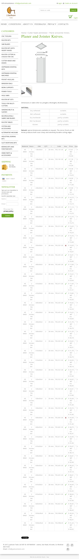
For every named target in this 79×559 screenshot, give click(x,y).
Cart (75, 18)
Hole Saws (5, 95)
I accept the (8, 210)
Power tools (7, 91)
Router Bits (6, 40)
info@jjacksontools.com (23, 3)
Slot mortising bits (9, 143)
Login (60, 3)
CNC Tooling (6, 36)
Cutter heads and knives (8, 62)
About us (28, 24)
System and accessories (6, 127)
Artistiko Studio (41, 557)
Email (3, 204)
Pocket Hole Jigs (8, 79)
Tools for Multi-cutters (8, 104)
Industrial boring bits (9, 137)
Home (4, 24)
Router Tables (7, 122)
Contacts (63, 24)
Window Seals (7, 83)
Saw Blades (6, 44)
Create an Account (70, 3)
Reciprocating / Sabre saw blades (8, 117)
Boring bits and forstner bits (8, 148)
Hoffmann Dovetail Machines (9, 74)
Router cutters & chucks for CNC (8, 55)
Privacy (52, 24)
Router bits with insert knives (8, 49)
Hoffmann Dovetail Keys (9, 68)
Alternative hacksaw (10, 132)
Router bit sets (7, 99)
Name (3, 199)
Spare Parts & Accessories (7, 154)
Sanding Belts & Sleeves (8, 111)
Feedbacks (40, 24)
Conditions (15, 24)
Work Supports (7, 87)
